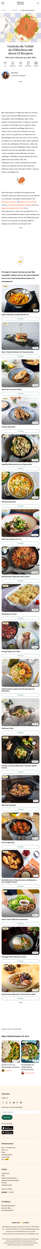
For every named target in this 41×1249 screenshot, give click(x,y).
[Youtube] (13, 1102)
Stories (3, 10)
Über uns (5, 1150)
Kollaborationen (7, 1155)
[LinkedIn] (21, 1102)
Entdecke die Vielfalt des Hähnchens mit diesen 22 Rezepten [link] (28, 10)
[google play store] (20, 1133)
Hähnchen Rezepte (15, 10)
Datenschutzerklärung (9, 1178)
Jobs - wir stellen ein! (9, 1148)
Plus (5, 1159)
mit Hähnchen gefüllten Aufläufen (20, 205)
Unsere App (5, 1157)
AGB (3, 1176)
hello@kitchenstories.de (31, 1229)
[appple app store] (20, 1128)
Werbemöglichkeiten (8, 1206)
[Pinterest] (17, 1102)
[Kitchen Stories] (20, 3)
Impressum (5, 1173)
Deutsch (4, 1192)
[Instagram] (6, 1102)
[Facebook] (3, 1102)
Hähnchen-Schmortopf (28, 202)
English (11, 1192)
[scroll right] (39, 1051)
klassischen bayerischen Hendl (12, 208)
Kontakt (4, 1183)
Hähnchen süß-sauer (9, 202)
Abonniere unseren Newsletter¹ (12, 1107)
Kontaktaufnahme (8, 1210)
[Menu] (3, 3)
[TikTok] (10, 1102)
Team (3, 1152)
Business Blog (6, 1208)
